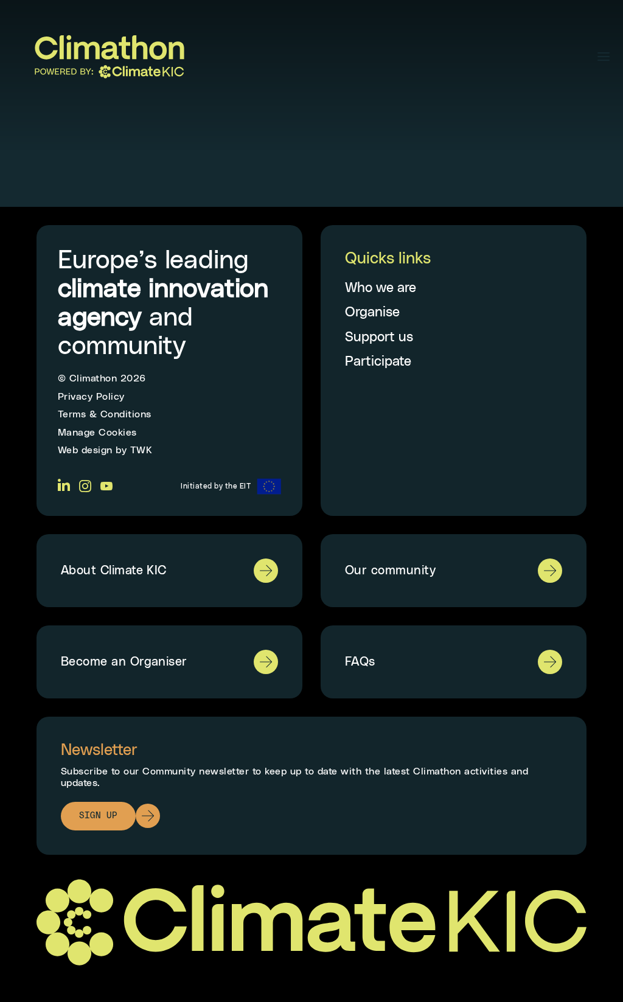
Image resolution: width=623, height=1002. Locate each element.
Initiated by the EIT (216, 486)
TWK (141, 450)
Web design (85, 450)
